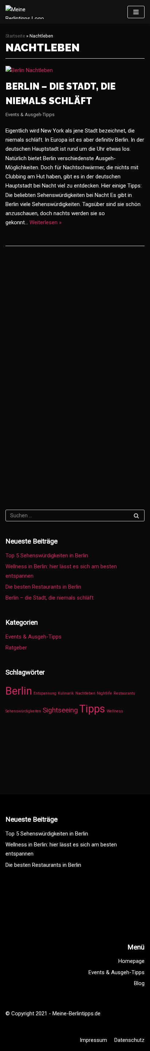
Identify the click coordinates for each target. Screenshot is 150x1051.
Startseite (15, 36)
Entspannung (44, 693)
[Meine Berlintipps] (27, 12)
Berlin (18, 691)
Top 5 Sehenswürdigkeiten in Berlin (46, 555)
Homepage (131, 961)
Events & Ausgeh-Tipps (30, 114)
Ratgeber (16, 647)
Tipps (92, 709)
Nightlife (104, 693)
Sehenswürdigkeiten (23, 711)
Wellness (115, 711)
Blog (139, 983)
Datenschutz (129, 1040)
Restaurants (124, 693)
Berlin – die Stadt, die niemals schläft (49, 597)
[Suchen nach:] (75, 515)
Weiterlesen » (45, 222)
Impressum (93, 1040)
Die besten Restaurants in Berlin (43, 587)
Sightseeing (60, 710)
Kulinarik (66, 693)
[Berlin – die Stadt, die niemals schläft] (29, 70)
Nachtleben (85, 693)
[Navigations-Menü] (136, 12)
